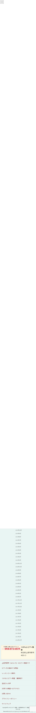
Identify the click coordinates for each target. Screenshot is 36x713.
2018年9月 (18, 570)
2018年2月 (18, 593)
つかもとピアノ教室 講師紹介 (12, 678)
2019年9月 (18, 533)
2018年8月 (18, 573)
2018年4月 (18, 586)
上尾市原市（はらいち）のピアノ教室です (16, 663)
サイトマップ (6, 704)
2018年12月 (19, 563)
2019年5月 (18, 547)
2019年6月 (18, 543)
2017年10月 (19, 606)
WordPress (10, 711)
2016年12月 (19, 640)
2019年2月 (18, 557)
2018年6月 (18, 580)
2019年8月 (18, 537)
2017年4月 (18, 626)
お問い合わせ (6, 693)
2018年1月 (18, 597)
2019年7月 (18, 540)
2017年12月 (19, 600)
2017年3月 (18, 630)
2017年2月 (18, 633)
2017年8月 (18, 613)
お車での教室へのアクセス (10, 688)
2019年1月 (18, 560)
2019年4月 (18, 550)
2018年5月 (18, 583)
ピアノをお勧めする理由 (10, 668)
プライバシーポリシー (9, 699)
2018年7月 (18, 577)
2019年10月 (19, 530)
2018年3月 (18, 590)
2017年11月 (19, 603)
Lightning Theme (18, 711)
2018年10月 (19, 566)
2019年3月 (18, 553)
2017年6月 (18, 620)
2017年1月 (18, 636)
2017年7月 (18, 616)
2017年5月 (18, 623)
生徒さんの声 (6, 683)
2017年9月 (18, 610)
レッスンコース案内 (9, 673)
